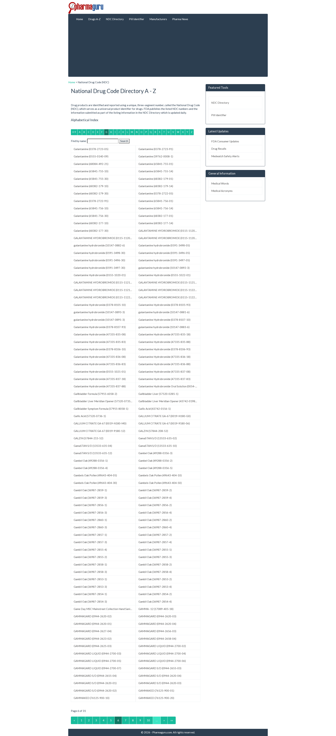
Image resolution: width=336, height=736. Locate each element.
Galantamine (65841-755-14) (155, 171)
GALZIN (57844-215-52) (88, 438)
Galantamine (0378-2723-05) (91, 149)
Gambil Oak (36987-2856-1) (90, 505)
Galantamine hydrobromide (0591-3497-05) (164, 260)
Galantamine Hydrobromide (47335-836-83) (100, 364)
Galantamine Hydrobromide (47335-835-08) (100, 334)
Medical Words (220, 183)
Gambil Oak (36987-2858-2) (155, 564)
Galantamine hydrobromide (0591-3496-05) (164, 252)
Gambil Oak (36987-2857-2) (155, 534)
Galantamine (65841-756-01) (155, 200)
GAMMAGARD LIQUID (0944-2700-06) (162, 660)
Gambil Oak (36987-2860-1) (90, 519)
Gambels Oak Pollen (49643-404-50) (160, 482)
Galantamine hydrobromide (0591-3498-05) (164, 245)
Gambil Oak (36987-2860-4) (155, 527)
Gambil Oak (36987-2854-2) (155, 594)
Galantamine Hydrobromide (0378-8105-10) (100, 304)
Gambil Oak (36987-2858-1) (90, 564)
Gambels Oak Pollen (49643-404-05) (95, 475)
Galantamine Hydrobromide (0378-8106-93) (164, 349)
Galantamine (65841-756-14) (155, 208)
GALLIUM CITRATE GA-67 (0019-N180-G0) (164, 416)
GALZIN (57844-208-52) (153, 430)
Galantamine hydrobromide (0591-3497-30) (99, 267)
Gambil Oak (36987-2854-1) (90, 594)
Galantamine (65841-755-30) (91, 178)
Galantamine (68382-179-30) (91, 193)
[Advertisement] (168, 50)
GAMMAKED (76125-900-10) (91, 697)
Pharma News (180, 19)
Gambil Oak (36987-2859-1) (90, 490)
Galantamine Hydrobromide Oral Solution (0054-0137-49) (169, 386)
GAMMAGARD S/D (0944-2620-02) (95, 690)
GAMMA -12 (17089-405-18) (155, 608)
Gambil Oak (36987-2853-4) (155, 586)
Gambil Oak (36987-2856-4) (155, 512)
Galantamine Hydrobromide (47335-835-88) (164, 341)
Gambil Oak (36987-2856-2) (155, 505)
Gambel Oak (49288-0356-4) (91, 468)
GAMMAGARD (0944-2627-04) (92, 631)
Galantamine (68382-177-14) (155, 223)
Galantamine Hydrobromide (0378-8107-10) (164, 319)
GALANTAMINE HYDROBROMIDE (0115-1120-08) (104, 238)
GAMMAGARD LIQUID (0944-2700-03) (97, 653)
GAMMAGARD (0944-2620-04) (157, 623)
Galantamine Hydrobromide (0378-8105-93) (164, 304)
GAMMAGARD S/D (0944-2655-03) (159, 668)
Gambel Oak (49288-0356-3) (155, 453)
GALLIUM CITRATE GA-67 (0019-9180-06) (164, 423)
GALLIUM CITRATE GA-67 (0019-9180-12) (99, 430)
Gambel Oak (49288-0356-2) (155, 460)
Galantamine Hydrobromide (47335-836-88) (164, 364)
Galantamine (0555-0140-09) (91, 156)
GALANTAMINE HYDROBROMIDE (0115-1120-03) (169, 230)
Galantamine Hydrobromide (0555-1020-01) (100, 275)
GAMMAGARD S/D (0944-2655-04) (95, 675)
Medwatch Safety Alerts (225, 156)
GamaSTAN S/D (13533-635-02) (157, 438)
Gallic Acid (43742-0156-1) (154, 408)
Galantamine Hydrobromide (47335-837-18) (100, 379)
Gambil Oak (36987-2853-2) (155, 579)
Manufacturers (158, 19)
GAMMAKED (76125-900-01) (156, 690)
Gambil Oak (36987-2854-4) (155, 601)
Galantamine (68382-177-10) (91, 223)
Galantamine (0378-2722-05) (155, 193)
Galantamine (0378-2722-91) (91, 200)
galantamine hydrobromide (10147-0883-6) (164, 327)
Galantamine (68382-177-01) (155, 215)
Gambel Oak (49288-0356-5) (155, 468)
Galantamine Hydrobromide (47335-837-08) (164, 371)
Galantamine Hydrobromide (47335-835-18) (164, 334)
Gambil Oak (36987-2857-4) (155, 542)
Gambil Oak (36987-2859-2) (155, 490)
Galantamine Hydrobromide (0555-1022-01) (164, 275)
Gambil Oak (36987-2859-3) (90, 497)
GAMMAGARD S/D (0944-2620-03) (159, 683)
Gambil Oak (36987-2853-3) (90, 586)
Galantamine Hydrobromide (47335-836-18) (164, 356)
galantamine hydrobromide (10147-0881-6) (164, 312)
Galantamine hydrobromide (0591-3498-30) (99, 252)
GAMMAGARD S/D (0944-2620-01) (95, 683)
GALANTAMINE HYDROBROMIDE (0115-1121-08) (169, 282)
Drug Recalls (218, 148)
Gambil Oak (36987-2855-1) (155, 549)
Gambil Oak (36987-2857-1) (90, 534)
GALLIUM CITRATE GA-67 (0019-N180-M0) (100, 423)
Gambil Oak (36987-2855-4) (90, 549)
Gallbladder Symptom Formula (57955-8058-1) (101, 408)
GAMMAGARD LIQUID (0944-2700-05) (97, 660)
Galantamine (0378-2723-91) (155, 149)
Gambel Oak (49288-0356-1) (91, 460)
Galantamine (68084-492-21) (91, 163)
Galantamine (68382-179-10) (91, 186)
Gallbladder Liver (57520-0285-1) (158, 393)
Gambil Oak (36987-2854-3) (90, 601)
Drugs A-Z (94, 19)
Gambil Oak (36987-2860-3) (90, 527)
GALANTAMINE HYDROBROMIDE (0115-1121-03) (104, 282)
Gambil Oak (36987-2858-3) (90, 571)
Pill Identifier (136, 19)
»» (171, 720)
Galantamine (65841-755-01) (155, 163)
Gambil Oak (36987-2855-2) (90, 557)
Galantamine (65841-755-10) (91, 171)
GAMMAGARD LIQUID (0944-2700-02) (162, 646)
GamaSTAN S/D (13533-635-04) (93, 445)
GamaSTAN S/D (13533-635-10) (157, 445)
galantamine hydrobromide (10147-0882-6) (99, 245)
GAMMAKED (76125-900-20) (156, 697)
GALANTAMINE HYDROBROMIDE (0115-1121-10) (104, 289)
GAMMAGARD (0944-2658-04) (157, 638)
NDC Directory (115, 19)
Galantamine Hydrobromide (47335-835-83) (100, 341)
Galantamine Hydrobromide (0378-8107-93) (100, 327)
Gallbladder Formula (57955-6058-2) (95, 393)
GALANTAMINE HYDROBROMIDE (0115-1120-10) (169, 238)
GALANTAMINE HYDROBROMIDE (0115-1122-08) (104, 297)
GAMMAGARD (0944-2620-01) (92, 623)
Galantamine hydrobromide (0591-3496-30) (99, 260)
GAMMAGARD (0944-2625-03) (92, 646)
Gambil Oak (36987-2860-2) (155, 519)
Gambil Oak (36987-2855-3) (155, 557)
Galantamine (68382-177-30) (91, 230)
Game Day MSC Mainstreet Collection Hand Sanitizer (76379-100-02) (105, 608)
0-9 (74, 132)
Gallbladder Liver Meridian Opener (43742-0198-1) (168, 401)
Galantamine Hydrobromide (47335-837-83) (164, 379)
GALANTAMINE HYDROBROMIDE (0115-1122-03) (169, 289)
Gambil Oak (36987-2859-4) (155, 497)
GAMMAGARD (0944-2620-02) (92, 616)
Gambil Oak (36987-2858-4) (155, 571)
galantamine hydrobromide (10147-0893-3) (99, 312)
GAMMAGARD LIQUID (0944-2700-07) (97, 668)
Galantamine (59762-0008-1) (155, 156)
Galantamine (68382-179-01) (155, 178)
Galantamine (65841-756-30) (91, 215)
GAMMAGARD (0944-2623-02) (92, 638)
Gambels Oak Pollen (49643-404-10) (160, 475)
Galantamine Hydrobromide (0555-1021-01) (100, 371)
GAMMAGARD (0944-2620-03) (157, 616)
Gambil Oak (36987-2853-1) (90, 579)
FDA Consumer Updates (225, 141)
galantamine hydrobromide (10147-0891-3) (99, 319)
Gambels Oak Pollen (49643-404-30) (95, 482)
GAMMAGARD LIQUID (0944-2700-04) (162, 653)
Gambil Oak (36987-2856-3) (90, 512)
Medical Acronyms (222, 190)
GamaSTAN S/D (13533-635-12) (93, 453)
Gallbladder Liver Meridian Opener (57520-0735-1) (104, 401)
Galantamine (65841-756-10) (91, 208)
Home (79, 19)
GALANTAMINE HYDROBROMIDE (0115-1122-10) (169, 297)
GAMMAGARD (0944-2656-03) (157, 631)
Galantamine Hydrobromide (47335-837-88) (100, 386)
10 (148, 720)
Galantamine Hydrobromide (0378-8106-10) (100, 349)
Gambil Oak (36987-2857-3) (90, 542)
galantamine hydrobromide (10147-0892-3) (164, 267)
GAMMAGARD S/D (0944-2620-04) (159, 675)
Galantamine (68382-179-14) (155, 186)
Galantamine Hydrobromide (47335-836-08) (100, 356)
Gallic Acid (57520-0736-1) (90, 416)
